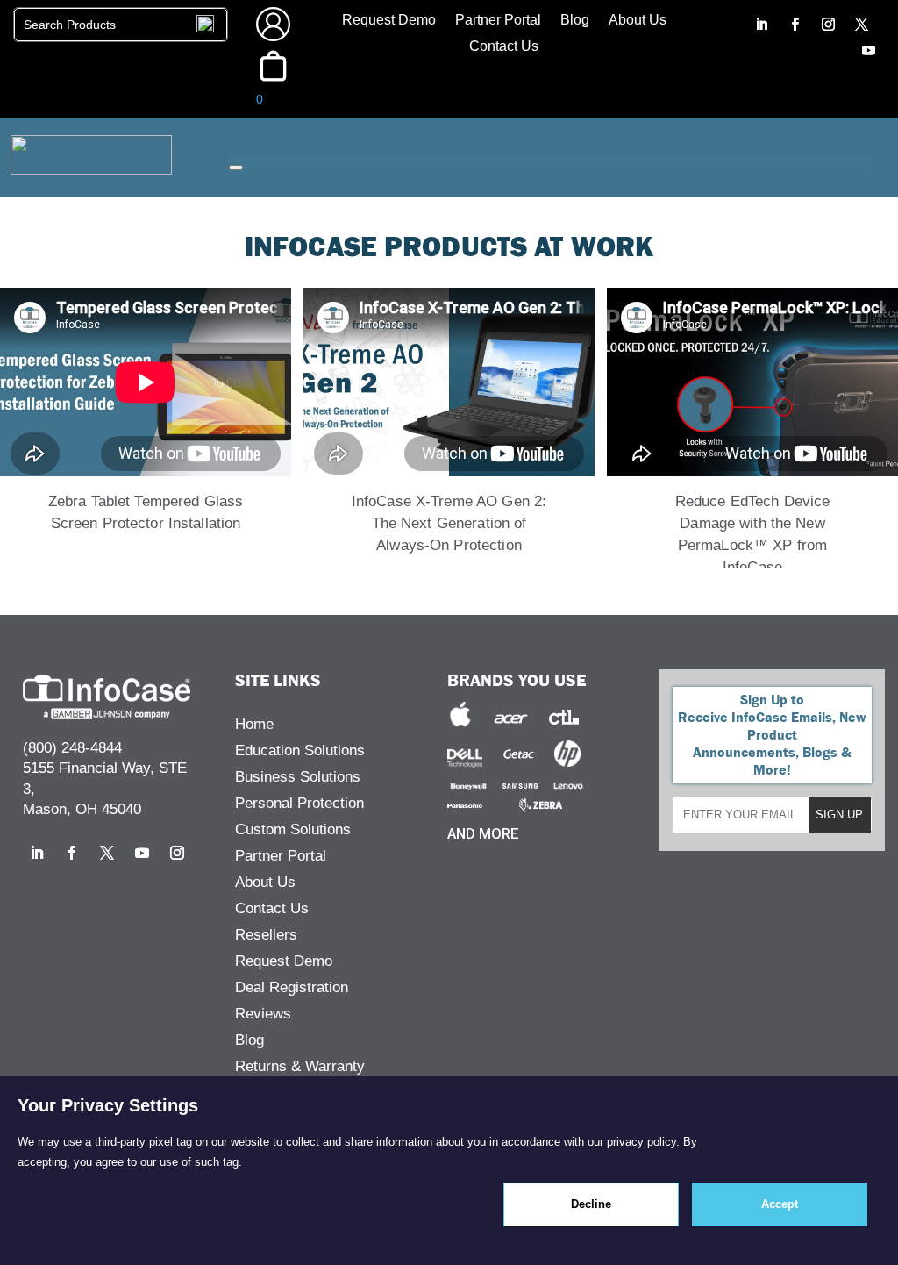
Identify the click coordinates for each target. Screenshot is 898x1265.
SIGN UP (839, 814)
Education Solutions (300, 752)
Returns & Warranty (300, 1068)
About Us (637, 20)
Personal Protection (299, 804)
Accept (779, 1204)
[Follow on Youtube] (869, 51)
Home (254, 725)
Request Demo (389, 20)
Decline (591, 1204)
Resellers (266, 936)
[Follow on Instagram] (829, 24)
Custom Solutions (293, 831)
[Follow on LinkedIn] (762, 24)
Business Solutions (297, 778)
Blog (574, 20)
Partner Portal (498, 20)
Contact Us (503, 47)
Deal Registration (291, 989)
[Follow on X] (862, 24)
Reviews (263, 1015)
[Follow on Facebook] (795, 24)
